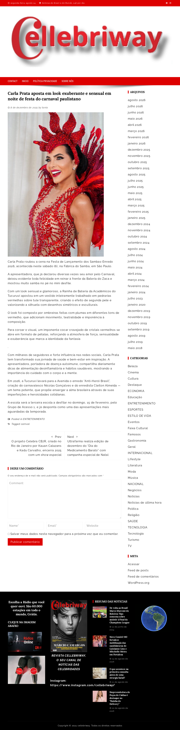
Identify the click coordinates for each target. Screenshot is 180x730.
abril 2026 (135, 125)
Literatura (135, 465)
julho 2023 (135, 298)
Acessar (134, 564)
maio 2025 (135, 193)
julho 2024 (135, 255)
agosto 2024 (136, 249)
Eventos (134, 422)
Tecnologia (136, 533)
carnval (25, 424)
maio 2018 (135, 348)
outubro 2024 (137, 236)
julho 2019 (135, 342)
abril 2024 (135, 273)
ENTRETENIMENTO (34, 419)
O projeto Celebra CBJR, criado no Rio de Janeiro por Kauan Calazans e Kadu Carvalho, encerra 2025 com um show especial (36, 446)
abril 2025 (135, 199)
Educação (135, 397)
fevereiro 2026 (138, 137)
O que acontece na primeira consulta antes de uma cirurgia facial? (119, 673)
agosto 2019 (136, 335)
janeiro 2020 (137, 304)
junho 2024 (136, 261)
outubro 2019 (137, 323)
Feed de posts (138, 570)
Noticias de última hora (145, 502)
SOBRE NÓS (67, 81)
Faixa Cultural (138, 428)
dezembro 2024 (139, 224)
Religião (134, 515)
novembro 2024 (139, 230)
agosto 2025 (136, 174)
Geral (132, 446)
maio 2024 (135, 267)
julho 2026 (135, 106)
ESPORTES (135, 409)
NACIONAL (136, 484)
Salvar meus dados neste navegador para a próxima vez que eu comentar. (64, 534)
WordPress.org (138, 582)
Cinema (133, 372)
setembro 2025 (138, 168)
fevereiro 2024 (138, 286)
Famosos (134, 434)
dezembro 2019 (139, 311)
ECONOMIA (136, 391)
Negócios (135, 490)
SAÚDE (133, 521)
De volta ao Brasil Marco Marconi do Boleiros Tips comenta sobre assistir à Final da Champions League (120, 615)
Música (133, 477)
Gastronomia (137, 440)
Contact (12, 81)
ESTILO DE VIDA (139, 415)
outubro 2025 (137, 162)
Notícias (134, 496)
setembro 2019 (138, 329)
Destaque (135, 384)
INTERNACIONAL (140, 453)
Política (133, 508)
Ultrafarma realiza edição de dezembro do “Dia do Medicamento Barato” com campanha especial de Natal (88, 446)
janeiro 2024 (136, 292)
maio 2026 (135, 118)
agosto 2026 (137, 100)
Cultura (133, 378)
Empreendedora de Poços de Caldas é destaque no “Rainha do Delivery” (120, 698)
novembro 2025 (139, 156)
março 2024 (136, 280)
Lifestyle (134, 459)
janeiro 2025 (136, 218)
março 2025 (136, 205)
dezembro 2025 (139, 149)
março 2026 (136, 131)
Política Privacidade (45, 81)
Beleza (133, 366)
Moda (132, 471)
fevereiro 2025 (138, 211)
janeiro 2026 (137, 143)
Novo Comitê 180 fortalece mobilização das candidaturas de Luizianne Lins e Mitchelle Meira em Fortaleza (118, 645)
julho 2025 (135, 180)
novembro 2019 (139, 317)
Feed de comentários (143, 576)
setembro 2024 (138, 242)
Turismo (133, 539)
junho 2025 (136, 187)
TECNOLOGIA (137, 527)
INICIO (25, 81)
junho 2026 (136, 112)
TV (130, 546)
